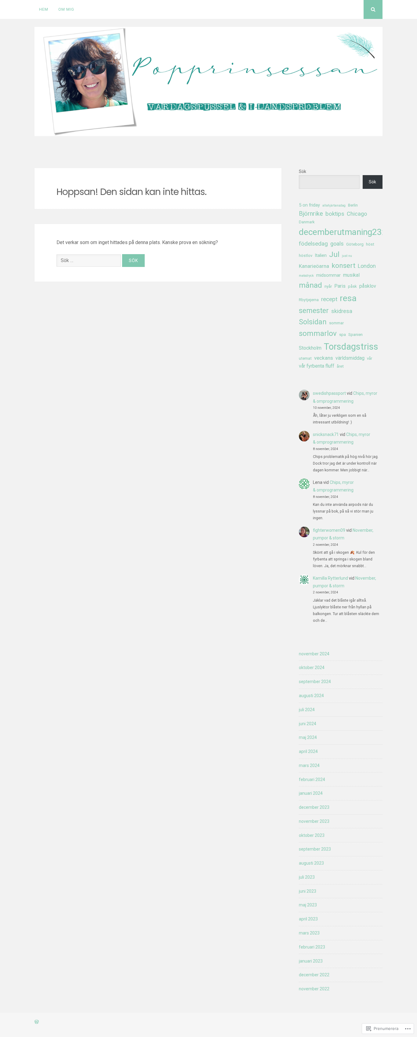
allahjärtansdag (334, 205)
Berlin (353, 205)
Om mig (66, 9)
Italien (321, 255)
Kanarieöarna (314, 266)
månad (310, 285)
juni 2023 (307, 891)
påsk (352, 286)
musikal (351, 275)
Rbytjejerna (309, 299)
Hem (43, 9)
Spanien (355, 334)
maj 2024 (308, 737)
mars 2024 (309, 765)
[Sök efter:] (89, 260)
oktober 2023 (312, 835)
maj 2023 (308, 904)
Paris (340, 286)
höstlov (305, 255)
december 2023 (314, 807)
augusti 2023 (311, 863)
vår (369, 358)
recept (329, 299)
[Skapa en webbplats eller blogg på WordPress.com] (36, 1022)
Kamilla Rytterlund (330, 578)
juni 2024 (307, 723)
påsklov (367, 286)
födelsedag (313, 243)
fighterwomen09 (329, 530)
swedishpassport (329, 393)
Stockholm (310, 348)
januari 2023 (311, 961)
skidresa (341, 311)
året (340, 366)
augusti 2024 (311, 695)
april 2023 (308, 918)
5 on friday (309, 205)
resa (348, 298)
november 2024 (314, 653)
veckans (323, 358)
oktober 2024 (312, 667)
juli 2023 (307, 877)
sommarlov (318, 333)
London (367, 266)
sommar (336, 323)
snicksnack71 (326, 434)
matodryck (306, 276)
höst (370, 244)
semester (314, 310)
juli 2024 (307, 709)
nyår (328, 286)
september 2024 (315, 681)
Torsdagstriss (351, 346)
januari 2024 (311, 793)
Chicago (357, 214)
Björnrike (311, 213)
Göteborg (355, 244)
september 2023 (315, 849)
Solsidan (313, 322)
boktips (334, 214)
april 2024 (308, 751)
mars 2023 (309, 933)
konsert (343, 265)
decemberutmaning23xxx (347, 232)
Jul (334, 254)
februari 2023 (312, 947)
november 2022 (314, 988)
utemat (305, 358)
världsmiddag (349, 358)
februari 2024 (312, 779)
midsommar (328, 275)
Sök (302, 171)
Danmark (307, 222)
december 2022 (314, 974)
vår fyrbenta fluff (316, 366)
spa (342, 334)
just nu (347, 256)
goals (337, 243)
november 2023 (314, 821)
